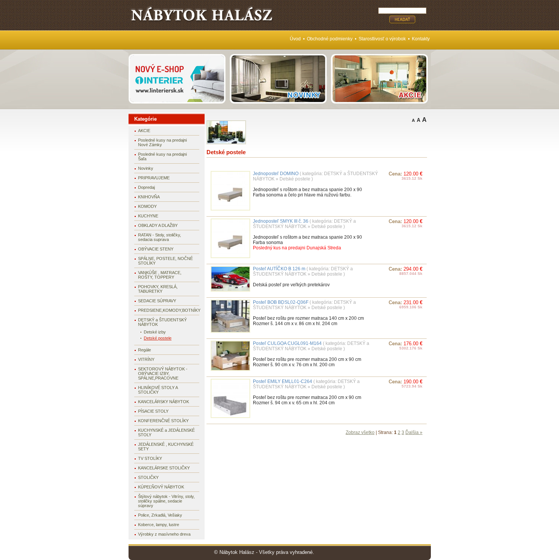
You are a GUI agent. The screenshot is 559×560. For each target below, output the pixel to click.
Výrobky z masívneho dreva (164, 534)
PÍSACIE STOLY (153, 411)
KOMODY (147, 206)
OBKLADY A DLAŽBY (158, 225)
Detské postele (158, 338)
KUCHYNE (148, 216)
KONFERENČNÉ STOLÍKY (163, 420)
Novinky (145, 168)
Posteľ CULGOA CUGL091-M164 (287, 343)
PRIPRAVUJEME (154, 177)
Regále (144, 350)
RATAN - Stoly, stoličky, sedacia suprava (159, 237)
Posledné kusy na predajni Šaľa (162, 156)
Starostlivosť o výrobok (382, 38)
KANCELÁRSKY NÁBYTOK (163, 401)
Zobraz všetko (360, 432)
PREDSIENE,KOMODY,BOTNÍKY (168, 310)
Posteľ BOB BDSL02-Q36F (280, 302)
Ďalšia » (413, 432)
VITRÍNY (146, 359)
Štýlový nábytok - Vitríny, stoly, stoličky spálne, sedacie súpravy (166, 501)
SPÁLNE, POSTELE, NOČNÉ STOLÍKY (165, 260)
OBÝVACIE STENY (155, 249)
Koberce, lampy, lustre (158, 524)
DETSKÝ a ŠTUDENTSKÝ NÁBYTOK (162, 322)
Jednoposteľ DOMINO (276, 173)
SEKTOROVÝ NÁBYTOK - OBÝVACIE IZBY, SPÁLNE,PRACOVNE (162, 373)
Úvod (295, 38)
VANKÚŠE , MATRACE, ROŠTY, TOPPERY (159, 274)
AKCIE (144, 130)
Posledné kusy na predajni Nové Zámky (162, 142)
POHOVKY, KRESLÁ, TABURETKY (158, 289)
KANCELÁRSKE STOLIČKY (164, 468)
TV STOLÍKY (150, 458)
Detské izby (155, 332)
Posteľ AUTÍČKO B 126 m (279, 268)
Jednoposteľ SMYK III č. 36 (280, 221)
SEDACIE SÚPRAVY (157, 300)
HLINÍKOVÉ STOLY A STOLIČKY (158, 389)
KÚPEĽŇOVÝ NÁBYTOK (161, 487)
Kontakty (421, 38)
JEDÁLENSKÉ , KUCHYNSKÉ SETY (166, 446)
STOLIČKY (148, 477)
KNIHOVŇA (149, 197)
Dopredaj (146, 187)
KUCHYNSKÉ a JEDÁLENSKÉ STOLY (166, 432)
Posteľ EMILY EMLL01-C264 (282, 381)
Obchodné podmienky (330, 38)
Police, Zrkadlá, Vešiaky (160, 515)
